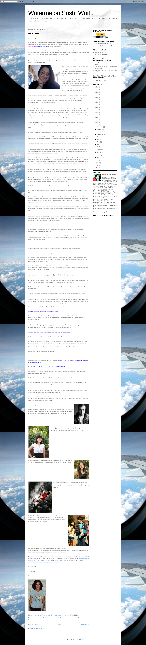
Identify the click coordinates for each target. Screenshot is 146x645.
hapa (65, 618)
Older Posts (84, 625)
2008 (97, 165)
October (99, 132)
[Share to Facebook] (75, 615)
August (99, 137)
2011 (97, 124)
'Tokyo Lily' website (100, 52)
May (98, 144)
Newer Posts (33, 625)
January (99, 157)
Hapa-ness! (33, 33)
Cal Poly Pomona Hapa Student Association (45, 618)
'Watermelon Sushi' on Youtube (104, 46)
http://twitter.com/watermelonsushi (36, 562)
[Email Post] (65, 615)
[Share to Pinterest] (77, 615)
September (100, 134)
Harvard (69, 618)
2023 (97, 94)
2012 (97, 122)
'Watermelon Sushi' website (103, 43)
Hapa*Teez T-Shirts (100, 80)
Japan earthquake (78, 618)
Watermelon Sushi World (61, 13)
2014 (97, 117)
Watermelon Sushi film (63, 560)
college (61, 618)
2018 (97, 107)
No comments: (58, 615)
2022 (97, 97)
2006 (97, 168)
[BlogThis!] (71, 615)
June (98, 142)
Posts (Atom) (40, 628)
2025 (97, 89)
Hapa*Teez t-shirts (34, 558)
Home (59, 625)
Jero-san (36, 620)
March (99, 152)
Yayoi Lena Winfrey (110, 174)
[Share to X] (73, 615)
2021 (97, 99)
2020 (97, 102)
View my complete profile (100, 212)
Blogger (80, 639)
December (100, 127)
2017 (97, 109)
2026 (97, 87)
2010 (97, 160)
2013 (97, 119)
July (98, 139)
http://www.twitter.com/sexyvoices (53, 562)
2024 (97, 92)
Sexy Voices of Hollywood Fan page (41, 560)
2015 (97, 114)
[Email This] (69, 615)
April (98, 147)
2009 (97, 163)
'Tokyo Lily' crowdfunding (102, 54)
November (100, 129)
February (99, 155)
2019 (97, 104)
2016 (97, 112)
